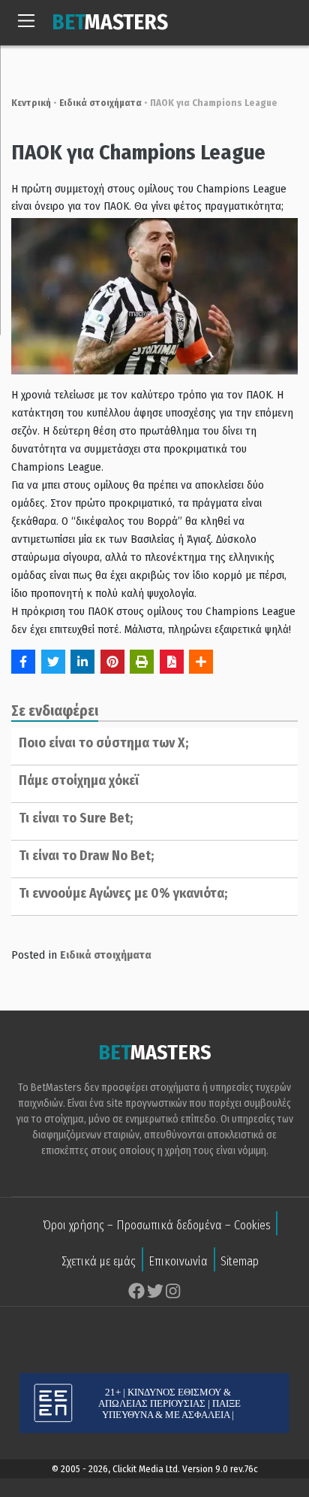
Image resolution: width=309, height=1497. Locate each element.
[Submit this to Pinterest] (112, 662)
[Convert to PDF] (172, 662)
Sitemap (239, 1261)
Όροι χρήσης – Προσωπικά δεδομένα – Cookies (157, 1225)
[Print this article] (142, 662)
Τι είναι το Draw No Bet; (86, 855)
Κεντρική (31, 102)
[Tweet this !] (53, 662)
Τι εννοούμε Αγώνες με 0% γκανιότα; (123, 893)
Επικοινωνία (178, 1261)
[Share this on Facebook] (23, 662)
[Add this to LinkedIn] (82, 662)
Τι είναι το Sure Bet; (76, 818)
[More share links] (201, 662)
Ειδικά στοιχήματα (100, 102)
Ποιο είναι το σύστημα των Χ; (103, 743)
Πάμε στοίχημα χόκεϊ (79, 780)
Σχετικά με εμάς (99, 1261)
